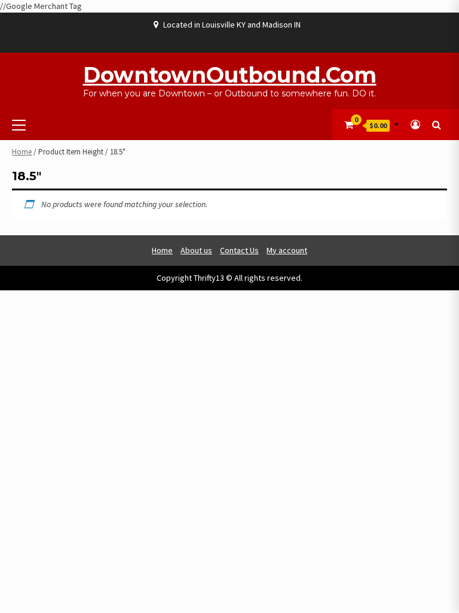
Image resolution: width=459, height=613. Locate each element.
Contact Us (239, 250)
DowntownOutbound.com (230, 75)
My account (287, 250)
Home (22, 152)
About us (196, 250)
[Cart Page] (348, 125)
